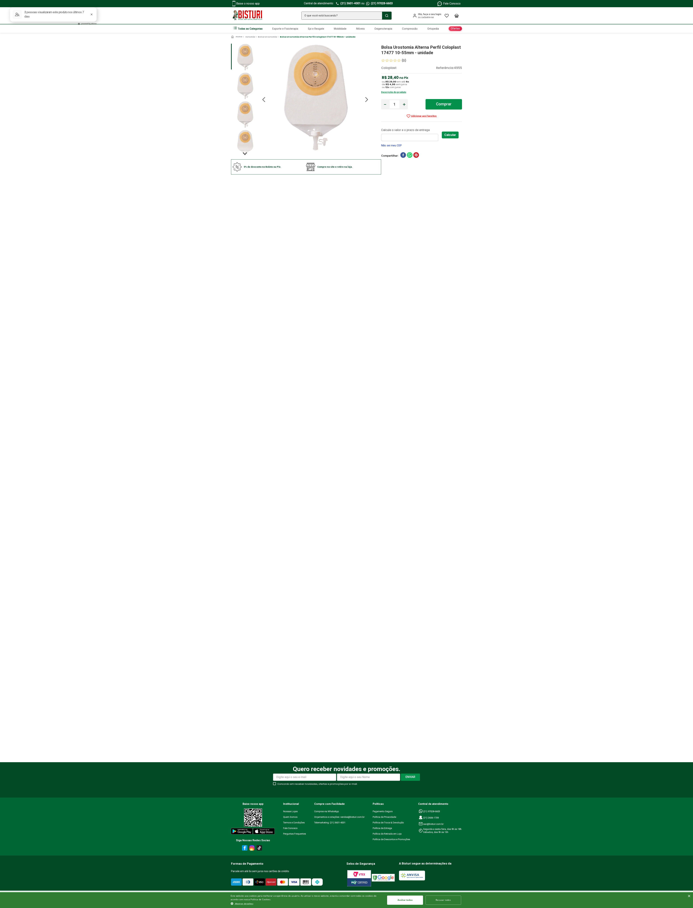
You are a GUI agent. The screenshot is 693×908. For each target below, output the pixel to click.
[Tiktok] (260, 848)
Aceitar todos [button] (405, 900)
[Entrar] (427, 16)
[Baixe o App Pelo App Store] (264, 832)
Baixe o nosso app (248, 3)
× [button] (689, 896)
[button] (306, 903)
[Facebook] (244, 848)
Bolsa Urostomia (267, 36)
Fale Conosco (452, 3)
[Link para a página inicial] (237, 36)
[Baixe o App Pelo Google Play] (241, 832)
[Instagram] (251, 848)
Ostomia (250, 36)
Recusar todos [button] (443, 900)
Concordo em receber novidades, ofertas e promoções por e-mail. (317, 784)
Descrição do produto (393, 92)
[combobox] (346, 16)
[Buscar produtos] (386, 15)
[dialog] (346, 900)
